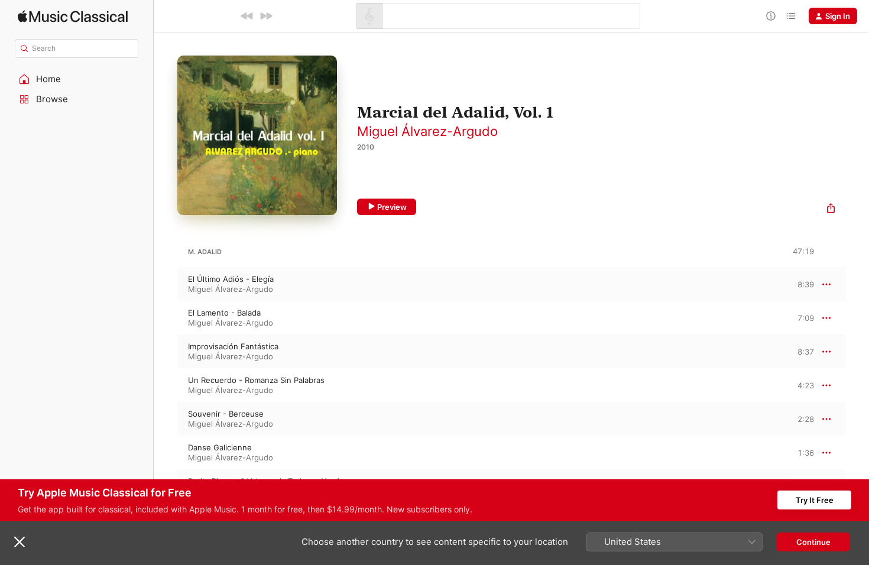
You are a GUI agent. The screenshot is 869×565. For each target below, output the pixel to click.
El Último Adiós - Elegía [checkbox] (231, 279)
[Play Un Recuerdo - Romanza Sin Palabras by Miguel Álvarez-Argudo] (165, 385)
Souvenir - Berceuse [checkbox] (226, 413)
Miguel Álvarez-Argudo (427, 131)
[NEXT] (266, 16)
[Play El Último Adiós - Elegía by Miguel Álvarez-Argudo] (165, 284)
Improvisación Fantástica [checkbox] (233, 346)
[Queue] (791, 16)
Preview (392, 207)
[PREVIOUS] (247, 16)
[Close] (19, 542)
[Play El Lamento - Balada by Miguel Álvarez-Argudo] (165, 318)
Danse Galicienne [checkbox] (220, 447)
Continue (813, 542)
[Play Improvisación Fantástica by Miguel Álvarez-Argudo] (165, 351)
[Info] (770, 16)
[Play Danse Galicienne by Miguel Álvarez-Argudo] (165, 452)
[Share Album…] (831, 209)
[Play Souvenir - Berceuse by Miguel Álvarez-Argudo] (165, 419)
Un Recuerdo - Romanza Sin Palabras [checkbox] (256, 380)
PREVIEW (801, 283)
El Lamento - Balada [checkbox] (224, 312)
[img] (73, 16)
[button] (76, 79)
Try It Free (815, 500)
